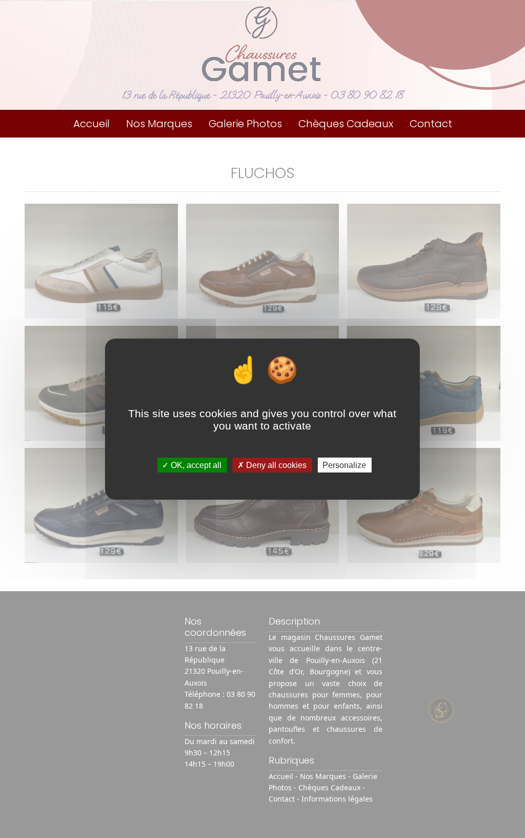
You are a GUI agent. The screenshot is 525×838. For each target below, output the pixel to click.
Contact (431, 123)
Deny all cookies (275, 465)
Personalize (344, 465)
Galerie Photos (245, 123)
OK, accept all (195, 465)
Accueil (91, 123)
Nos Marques (159, 123)
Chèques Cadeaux (345, 123)
